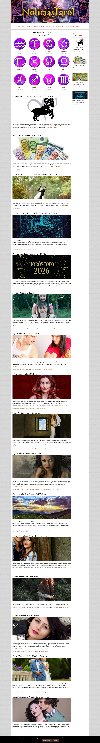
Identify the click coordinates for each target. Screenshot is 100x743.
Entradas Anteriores (18, 734)
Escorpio (41, 26)
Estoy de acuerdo (46, 740)
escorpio (50, 328)
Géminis (48, 26)
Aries (22, 26)
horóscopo (33, 448)
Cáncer (28, 26)
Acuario (18, 26)
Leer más (56, 740)
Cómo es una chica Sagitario (25, 615)
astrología (46, 328)
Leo (53, 26)
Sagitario (67, 26)
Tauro (72, 26)
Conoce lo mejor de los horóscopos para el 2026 (35, 213)
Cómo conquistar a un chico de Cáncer (30, 535)
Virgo (77, 26)
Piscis (61, 26)
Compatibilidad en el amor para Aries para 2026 (34, 96)
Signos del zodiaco (19, 249)
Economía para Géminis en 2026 (26, 135)
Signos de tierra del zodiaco (25, 333)
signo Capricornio (55, 328)
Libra (57, 26)
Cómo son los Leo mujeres (24, 373)
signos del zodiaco (42, 408)
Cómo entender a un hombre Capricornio (31, 656)
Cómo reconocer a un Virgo (25, 576)
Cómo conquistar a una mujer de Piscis (30, 696)
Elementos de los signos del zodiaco (29, 494)
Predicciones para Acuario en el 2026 (29, 253)
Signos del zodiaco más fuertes (26, 453)
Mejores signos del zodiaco (25, 292)
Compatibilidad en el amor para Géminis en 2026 (34, 174)
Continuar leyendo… (53, 127)
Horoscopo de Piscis (16, 531)
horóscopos (36, 408)
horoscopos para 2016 (32, 249)
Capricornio (34, 26)
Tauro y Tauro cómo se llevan (26, 412)
